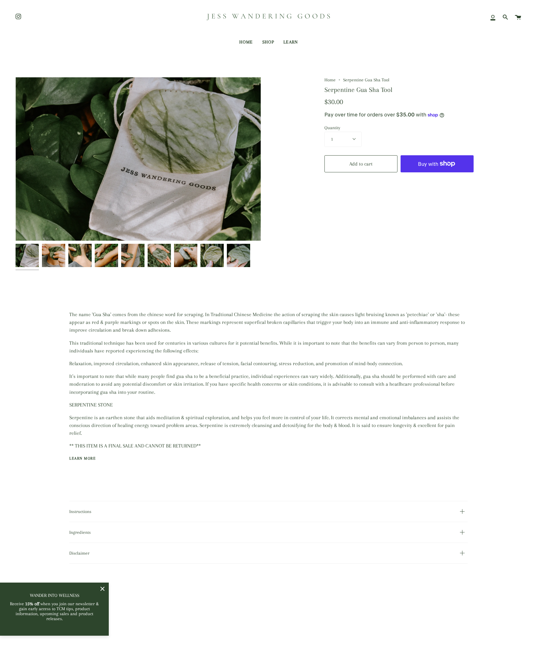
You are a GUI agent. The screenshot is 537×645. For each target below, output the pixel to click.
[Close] (102, 589)
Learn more (82, 458)
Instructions (80, 511)
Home (330, 79)
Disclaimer (79, 553)
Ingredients (80, 532)
